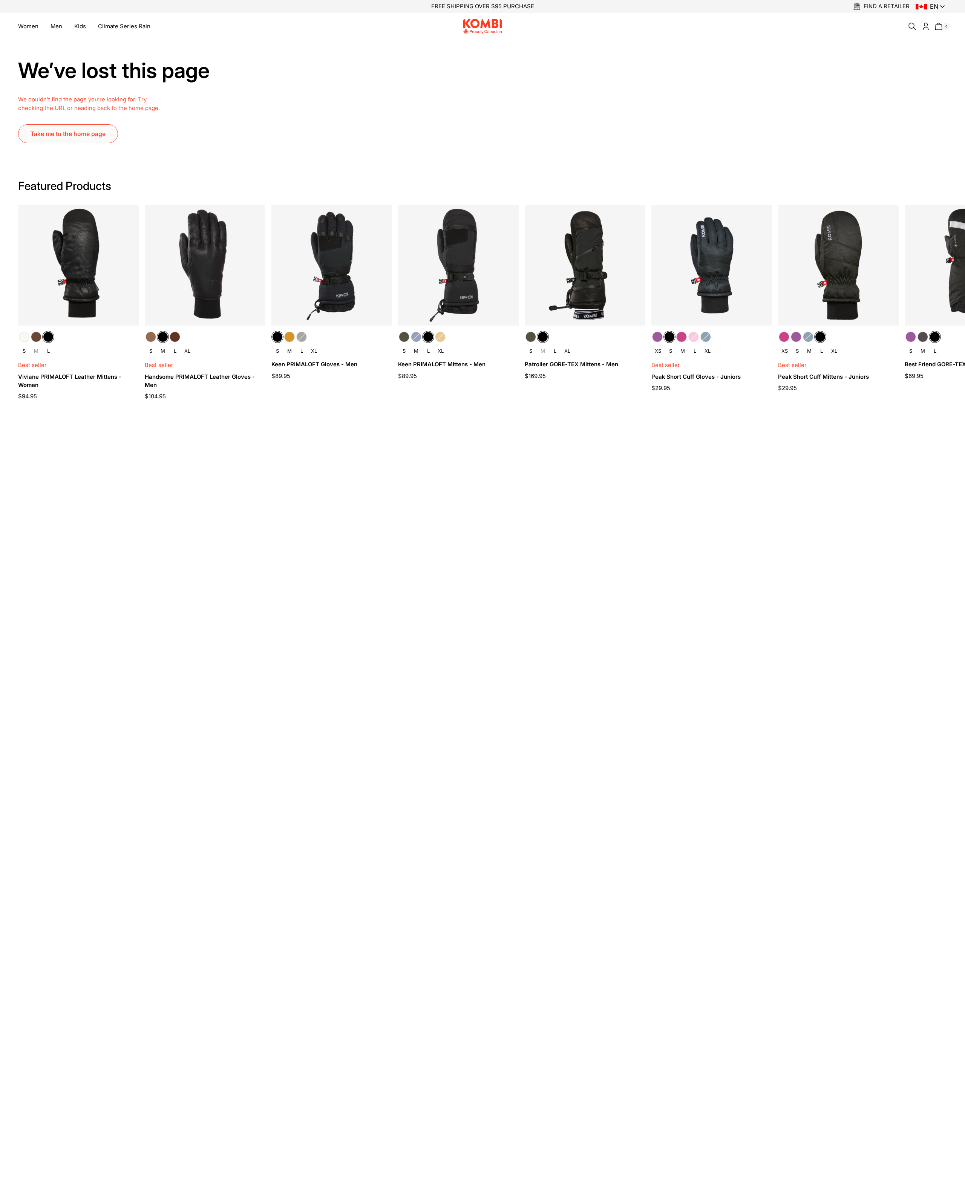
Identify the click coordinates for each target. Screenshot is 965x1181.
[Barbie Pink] (693, 337)
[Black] (48, 337)
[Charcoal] (923, 337)
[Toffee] (151, 337)
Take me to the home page (68, 134)
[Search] (911, 26)
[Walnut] (175, 337)
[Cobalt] (705, 337)
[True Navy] (416, 337)
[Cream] (24, 337)
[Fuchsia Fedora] (681, 337)
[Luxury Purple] (657, 337)
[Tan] (289, 337)
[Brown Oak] (36, 337)
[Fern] (301, 337)
